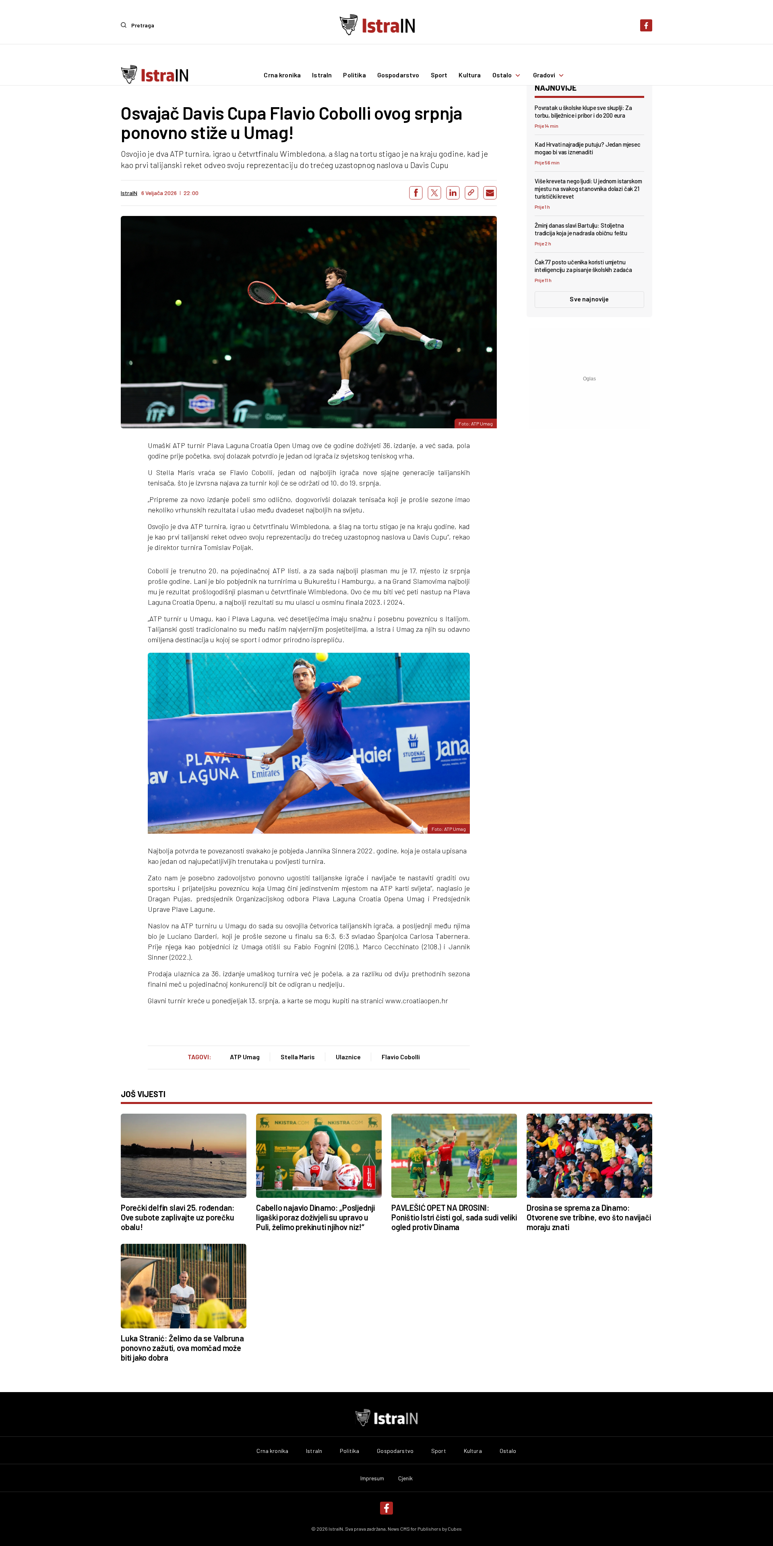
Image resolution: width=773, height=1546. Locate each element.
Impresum (372, 1478)
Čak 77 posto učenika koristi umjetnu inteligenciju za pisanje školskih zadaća (583, 265)
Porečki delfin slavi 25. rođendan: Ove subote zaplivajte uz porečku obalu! (178, 1217)
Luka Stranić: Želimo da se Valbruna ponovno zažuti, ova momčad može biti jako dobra (182, 1347)
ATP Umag (245, 1056)
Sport (439, 75)
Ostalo (502, 75)
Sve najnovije (589, 299)
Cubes (455, 1528)
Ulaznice (348, 1056)
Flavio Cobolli (401, 1056)
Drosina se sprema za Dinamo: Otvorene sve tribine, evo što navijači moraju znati (589, 1217)
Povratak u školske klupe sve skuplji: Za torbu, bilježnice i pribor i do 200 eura (583, 111)
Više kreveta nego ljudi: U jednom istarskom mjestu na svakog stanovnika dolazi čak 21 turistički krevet (588, 188)
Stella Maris (298, 1056)
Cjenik (405, 1478)
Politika (354, 75)
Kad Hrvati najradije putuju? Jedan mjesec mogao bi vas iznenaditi (588, 148)
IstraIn (322, 75)
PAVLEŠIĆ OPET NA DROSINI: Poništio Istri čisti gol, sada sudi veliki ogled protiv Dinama (454, 1217)
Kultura (470, 75)
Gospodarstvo (398, 75)
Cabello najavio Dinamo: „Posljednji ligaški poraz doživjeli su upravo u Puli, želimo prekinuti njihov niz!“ (315, 1217)
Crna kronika (282, 75)
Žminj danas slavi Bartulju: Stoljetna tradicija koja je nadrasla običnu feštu (581, 229)
